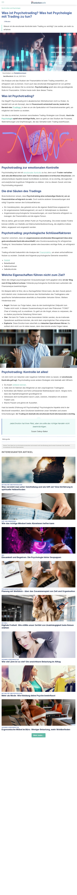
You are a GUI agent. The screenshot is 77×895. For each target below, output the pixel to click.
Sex (3, 555)
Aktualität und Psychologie (12, 485)
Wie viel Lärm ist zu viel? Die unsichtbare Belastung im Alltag (31, 661)
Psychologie (7, 119)
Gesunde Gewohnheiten (10, 659)
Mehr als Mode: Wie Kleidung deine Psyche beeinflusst (28, 695)
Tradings (17, 107)
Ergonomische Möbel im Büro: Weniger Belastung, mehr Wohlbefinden (36, 729)
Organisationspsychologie (12, 589)
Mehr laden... (38, 735)
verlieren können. (19, 385)
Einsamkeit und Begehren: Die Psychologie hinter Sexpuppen (31, 557)
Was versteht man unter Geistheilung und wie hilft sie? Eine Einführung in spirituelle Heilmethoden (37, 488)
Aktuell (4, 623)
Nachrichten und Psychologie (11, 8)
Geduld (7, 260)
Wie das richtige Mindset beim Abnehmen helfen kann (28, 523)
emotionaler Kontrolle (32, 172)
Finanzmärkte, (45, 252)
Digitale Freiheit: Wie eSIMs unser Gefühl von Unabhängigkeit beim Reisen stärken (38, 626)
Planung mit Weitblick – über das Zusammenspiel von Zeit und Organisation (38, 591)
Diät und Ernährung (9, 521)
